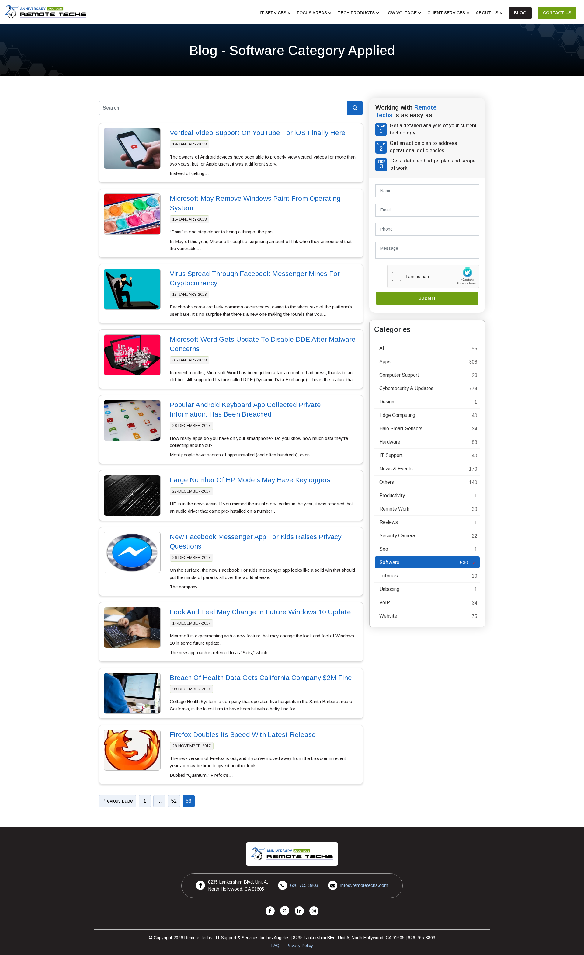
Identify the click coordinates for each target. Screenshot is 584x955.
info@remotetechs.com (364, 885)
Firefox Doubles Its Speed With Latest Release (243, 734)
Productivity (392, 495)
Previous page (117, 800)
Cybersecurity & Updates (406, 388)
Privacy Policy (300, 945)
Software (389, 562)
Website (388, 616)
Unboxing (389, 589)
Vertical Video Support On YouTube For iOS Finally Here (258, 133)
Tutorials (388, 575)
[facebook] (270, 911)
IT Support (391, 455)
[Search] (355, 108)
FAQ (275, 945)
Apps (385, 361)
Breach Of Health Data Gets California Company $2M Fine (261, 677)
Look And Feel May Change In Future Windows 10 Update (260, 612)
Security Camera (397, 535)
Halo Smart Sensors (400, 428)
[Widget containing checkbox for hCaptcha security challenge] (433, 276)
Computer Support (399, 375)
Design (386, 401)
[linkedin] (299, 911)
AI (381, 348)
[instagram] (314, 911)
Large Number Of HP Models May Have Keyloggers (250, 480)
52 (174, 800)
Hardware (389, 441)
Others (386, 482)
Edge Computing (397, 415)
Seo (383, 549)
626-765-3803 (304, 885)
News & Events (396, 468)
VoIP (384, 602)
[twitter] (285, 911)
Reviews (388, 522)
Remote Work (394, 508)
